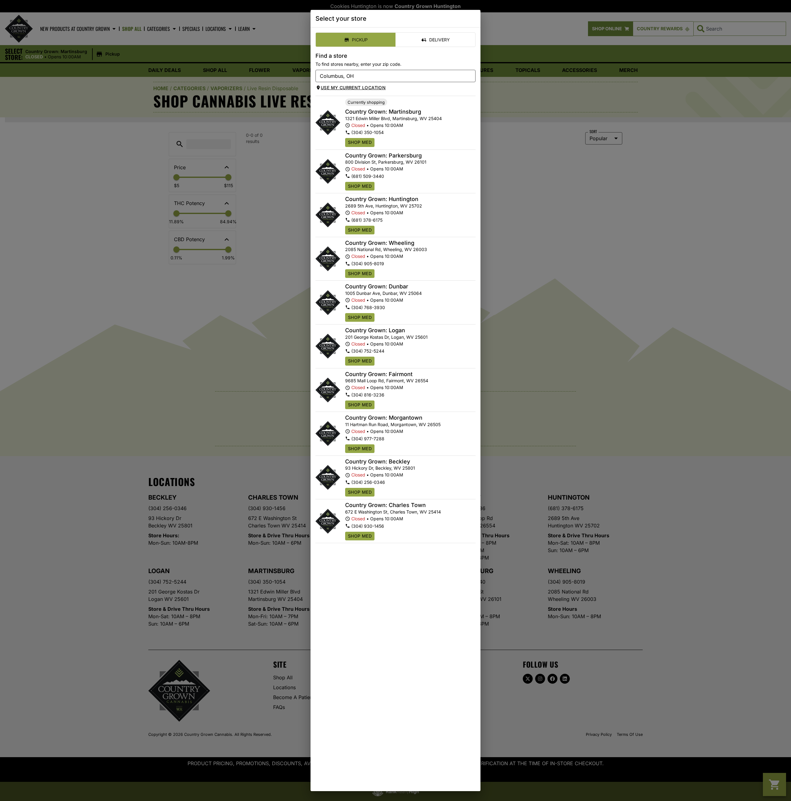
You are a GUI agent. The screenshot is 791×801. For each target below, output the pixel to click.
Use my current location (353, 87)
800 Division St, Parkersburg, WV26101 (385, 162)
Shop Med (360, 142)
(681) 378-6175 (367, 220)
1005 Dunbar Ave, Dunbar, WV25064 (383, 293)
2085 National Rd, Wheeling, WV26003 (386, 249)
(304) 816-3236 (367, 394)
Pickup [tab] (360, 39)
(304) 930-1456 (367, 526)
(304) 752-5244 (367, 351)
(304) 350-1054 (367, 132)
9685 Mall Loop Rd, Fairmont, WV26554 (386, 380)
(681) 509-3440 (367, 176)
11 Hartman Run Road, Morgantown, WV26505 (393, 424)
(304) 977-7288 (367, 438)
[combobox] (390, 76)
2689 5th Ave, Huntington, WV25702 (383, 205)
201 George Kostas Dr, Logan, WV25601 (386, 337)
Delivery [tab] (439, 39)
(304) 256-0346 (368, 482)
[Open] (470, 76)
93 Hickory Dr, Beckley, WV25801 (380, 468)
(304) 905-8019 (367, 263)
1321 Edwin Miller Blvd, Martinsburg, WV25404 (393, 118)
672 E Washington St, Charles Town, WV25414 (393, 511)
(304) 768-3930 (368, 307)
